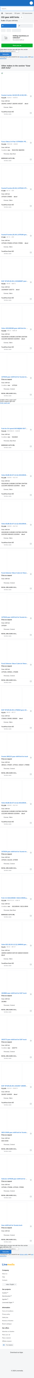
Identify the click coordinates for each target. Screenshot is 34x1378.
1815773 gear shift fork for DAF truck (14, 1039)
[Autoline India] (12, 3)
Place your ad (17, 45)
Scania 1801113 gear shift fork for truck (14, 756)
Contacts (4, 1280)
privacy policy (24, 57)
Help (3, 1277)
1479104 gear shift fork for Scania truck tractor (17, 617)
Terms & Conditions (7, 1311)
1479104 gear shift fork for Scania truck (14, 377)
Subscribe (6, 54)
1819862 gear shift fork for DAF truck (14, 993)
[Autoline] (2, 13)
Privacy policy (6, 1314)
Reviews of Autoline (7, 1320)
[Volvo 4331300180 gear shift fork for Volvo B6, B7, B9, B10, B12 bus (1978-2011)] (17, 315)
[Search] (31, 8)
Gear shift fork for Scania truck (11, 1225)
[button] (31, 3)
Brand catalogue (7, 1324)
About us (4, 1273)
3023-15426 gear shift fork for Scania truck (15, 1132)
